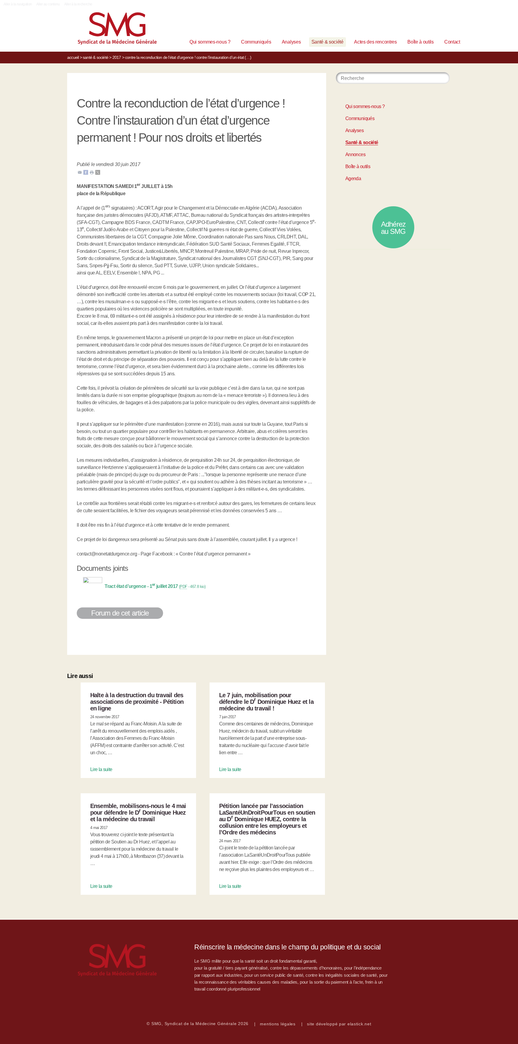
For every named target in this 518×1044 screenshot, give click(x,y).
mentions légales (278, 1023)
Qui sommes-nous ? (210, 41)
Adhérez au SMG (393, 227)
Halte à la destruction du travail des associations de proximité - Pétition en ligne (136, 702)
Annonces (355, 154)
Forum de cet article (120, 613)
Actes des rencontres (375, 41)
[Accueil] (108, 30)
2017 (116, 57)
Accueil (73, 57)
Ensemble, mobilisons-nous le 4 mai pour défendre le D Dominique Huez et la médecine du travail (138, 812)
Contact (452, 41)
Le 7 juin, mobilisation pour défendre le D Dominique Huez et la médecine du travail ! (266, 702)
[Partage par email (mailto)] (79, 171)
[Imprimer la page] (91, 171)
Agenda (353, 178)
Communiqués (256, 41)
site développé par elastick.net (339, 1023)
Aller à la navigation (18, 4)
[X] (97, 171)
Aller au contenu (48, 4)
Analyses (291, 41)
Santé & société (327, 41)
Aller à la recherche (78, 4)
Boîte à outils (420, 41)
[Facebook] (85, 171)
